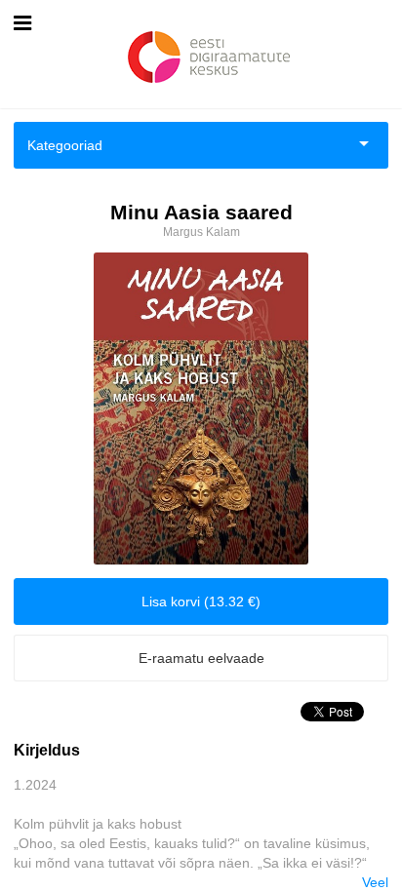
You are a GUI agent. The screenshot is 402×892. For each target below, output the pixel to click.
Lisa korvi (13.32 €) (201, 601)
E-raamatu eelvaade (201, 658)
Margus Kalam (201, 232)
